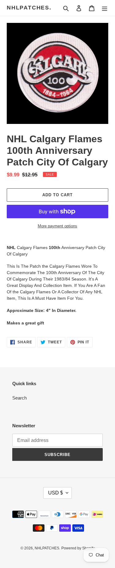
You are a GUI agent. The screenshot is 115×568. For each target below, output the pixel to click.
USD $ (55, 492)
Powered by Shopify (78, 548)
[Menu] (104, 8)
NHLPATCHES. (29, 8)
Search (19, 397)
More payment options (57, 226)
